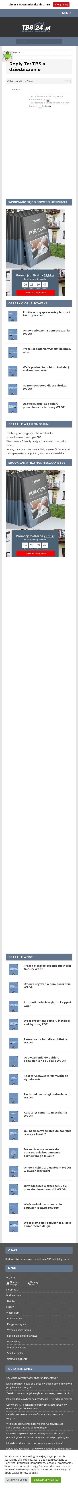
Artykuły (10, 1277)
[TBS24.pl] (39, 27)
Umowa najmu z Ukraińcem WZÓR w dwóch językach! (47, 1169)
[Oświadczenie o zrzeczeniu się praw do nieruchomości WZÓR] (14, 1193)
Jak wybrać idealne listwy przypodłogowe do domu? (34, 1443)
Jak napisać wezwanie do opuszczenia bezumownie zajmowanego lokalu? (42, 1152)
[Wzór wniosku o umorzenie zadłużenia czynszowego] (14, 1211)
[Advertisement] (39, 156)
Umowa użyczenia (17, 1358)
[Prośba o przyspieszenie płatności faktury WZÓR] (14, 973)
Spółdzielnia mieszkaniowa (22, 1335)
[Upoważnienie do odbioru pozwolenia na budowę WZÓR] (14, 1064)
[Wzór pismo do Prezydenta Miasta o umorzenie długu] (14, 1229)
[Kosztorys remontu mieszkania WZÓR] (14, 1119)
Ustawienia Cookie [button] (17, 1479)
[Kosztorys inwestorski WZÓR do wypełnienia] (14, 1083)
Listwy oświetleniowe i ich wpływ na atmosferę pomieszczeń (39, 1448)
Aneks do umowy (16, 1347)
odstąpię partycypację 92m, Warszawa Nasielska (35, 453)
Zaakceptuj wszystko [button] (46, 1479)
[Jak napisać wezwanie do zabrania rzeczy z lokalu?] (14, 1138)
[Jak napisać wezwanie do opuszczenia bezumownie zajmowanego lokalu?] (14, 1156)
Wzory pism (12, 1312)
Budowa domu (14, 1295)
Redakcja (46, 106)
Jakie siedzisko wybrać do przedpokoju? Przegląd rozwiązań (39, 1399)
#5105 (67, 81)
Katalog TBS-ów (32, 1283)
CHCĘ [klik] (61, 4)
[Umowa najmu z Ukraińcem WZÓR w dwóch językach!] (14, 1174)
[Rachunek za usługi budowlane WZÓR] (14, 1101)
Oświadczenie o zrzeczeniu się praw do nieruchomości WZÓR (45, 1187)
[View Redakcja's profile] (40, 106)
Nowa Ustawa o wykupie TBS (24, 437)
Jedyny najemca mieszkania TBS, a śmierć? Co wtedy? (38, 449)
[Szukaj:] (39, 41)
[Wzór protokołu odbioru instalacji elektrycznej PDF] (14, 1028)
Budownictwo (14, 1318)
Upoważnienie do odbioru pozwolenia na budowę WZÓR (44, 405)
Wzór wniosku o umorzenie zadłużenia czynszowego (43, 1206)
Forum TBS (12, 1289)
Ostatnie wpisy (20, 957)
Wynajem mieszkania (19, 1330)
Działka (11, 1301)
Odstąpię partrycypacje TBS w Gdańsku (30, 433)
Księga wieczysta (16, 1324)
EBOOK (10, 1306)
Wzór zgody (13, 1341)
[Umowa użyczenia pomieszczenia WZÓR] (14, 991)
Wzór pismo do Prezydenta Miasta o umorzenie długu (47, 1224)
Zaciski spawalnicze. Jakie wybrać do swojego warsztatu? (37, 1393)
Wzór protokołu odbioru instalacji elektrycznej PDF (46, 369)
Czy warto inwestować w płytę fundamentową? (32, 1377)
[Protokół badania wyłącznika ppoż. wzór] (14, 1009)
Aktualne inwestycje (12, 1283)
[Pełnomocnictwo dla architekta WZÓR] (14, 1046)
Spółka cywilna (15, 1353)
